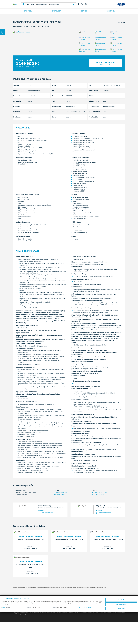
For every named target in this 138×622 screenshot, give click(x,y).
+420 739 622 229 (100, 494)
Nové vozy (27, 11)
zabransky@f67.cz (60, 492)
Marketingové (62, 607)
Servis (84, 11)
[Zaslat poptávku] (33, 530)
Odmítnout (121, 608)
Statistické (35, 607)
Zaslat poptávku (105, 63)
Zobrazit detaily (85, 607)
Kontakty (110, 11)
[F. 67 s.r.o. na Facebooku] (79, 4)
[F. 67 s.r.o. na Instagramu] (83, 4)
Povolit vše (121, 600)
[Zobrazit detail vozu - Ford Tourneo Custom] (27, 530)
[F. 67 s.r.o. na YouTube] (86, 4)
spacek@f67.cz (59, 494)
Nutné (8, 607)
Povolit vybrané (121, 604)
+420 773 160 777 (100, 492)
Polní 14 (39, 4)
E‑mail (42, 510)
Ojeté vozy (56, 11)
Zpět (123, 23)
